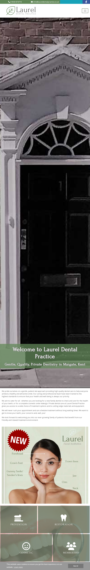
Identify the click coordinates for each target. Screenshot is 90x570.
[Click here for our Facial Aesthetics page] (45, 465)
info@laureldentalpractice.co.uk (46, 2)
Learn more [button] (18, 567)
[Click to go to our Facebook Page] (86, 2)
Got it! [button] (75, 566)
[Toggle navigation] (85, 10)
